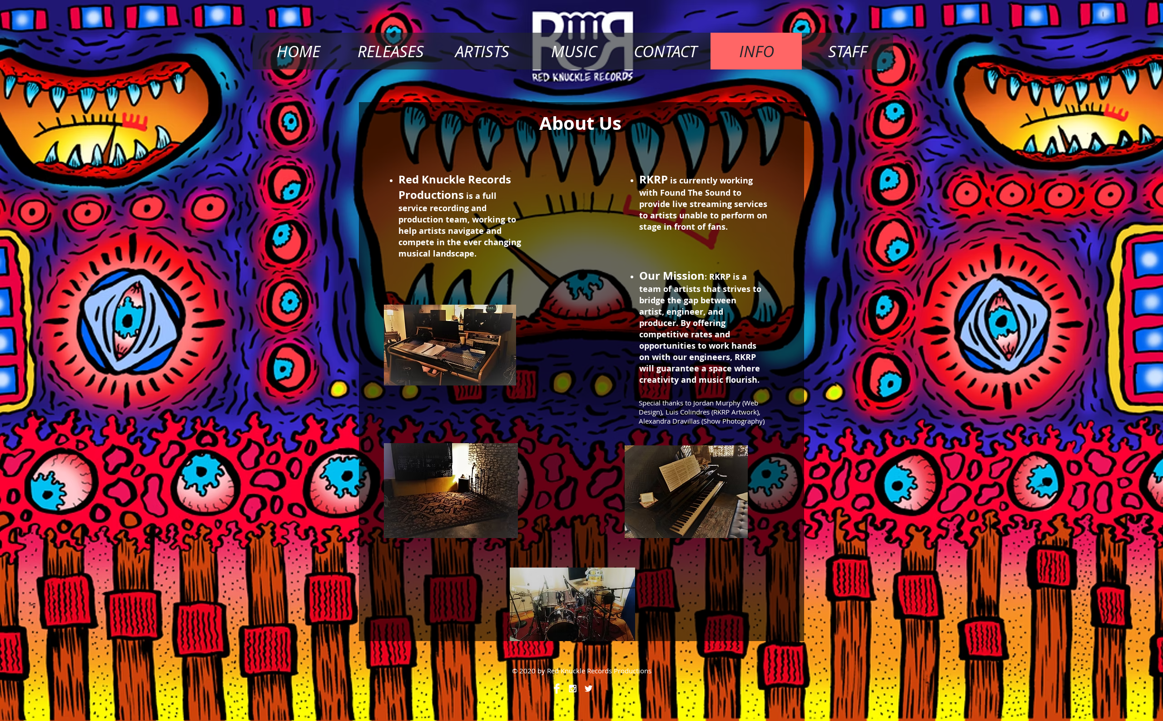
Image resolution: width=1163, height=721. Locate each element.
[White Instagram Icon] (572, 688)
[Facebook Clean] (557, 688)
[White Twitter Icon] (588, 688)
